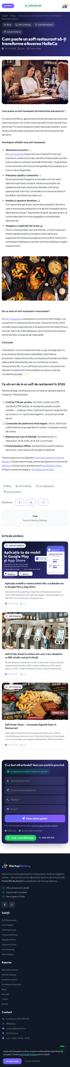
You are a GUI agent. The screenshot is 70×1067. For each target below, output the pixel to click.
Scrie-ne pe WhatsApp (23, 837)
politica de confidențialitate (45, 825)
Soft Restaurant (45, 24)
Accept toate (12, 1061)
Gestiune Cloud (9, 944)
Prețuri (5, 999)
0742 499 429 (48, 837)
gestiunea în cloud (52, 465)
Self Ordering (24, 24)
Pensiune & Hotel (10, 935)
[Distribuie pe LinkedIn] (31, 502)
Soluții (5, 1004)
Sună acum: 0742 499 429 (17, 1019)
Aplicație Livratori (10, 970)
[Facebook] (5, 905)
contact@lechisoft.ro (16, 1028)
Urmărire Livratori (9, 979)
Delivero (6, 465)
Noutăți (5, 994)
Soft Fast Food (9, 930)
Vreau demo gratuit (36, 818)
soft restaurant (17, 153)
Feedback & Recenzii (11, 984)
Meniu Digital (8, 954)
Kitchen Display (9, 974)
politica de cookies (28, 1054)
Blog (13, 15)
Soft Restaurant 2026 (42, 469)
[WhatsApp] (12, 905)
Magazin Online (9, 939)
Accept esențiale (32, 1061)
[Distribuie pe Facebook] (19, 502)
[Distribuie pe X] (43, 502)
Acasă (4, 15)
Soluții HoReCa (14, 31)
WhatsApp (11, 1023)
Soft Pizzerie (7, 925)
